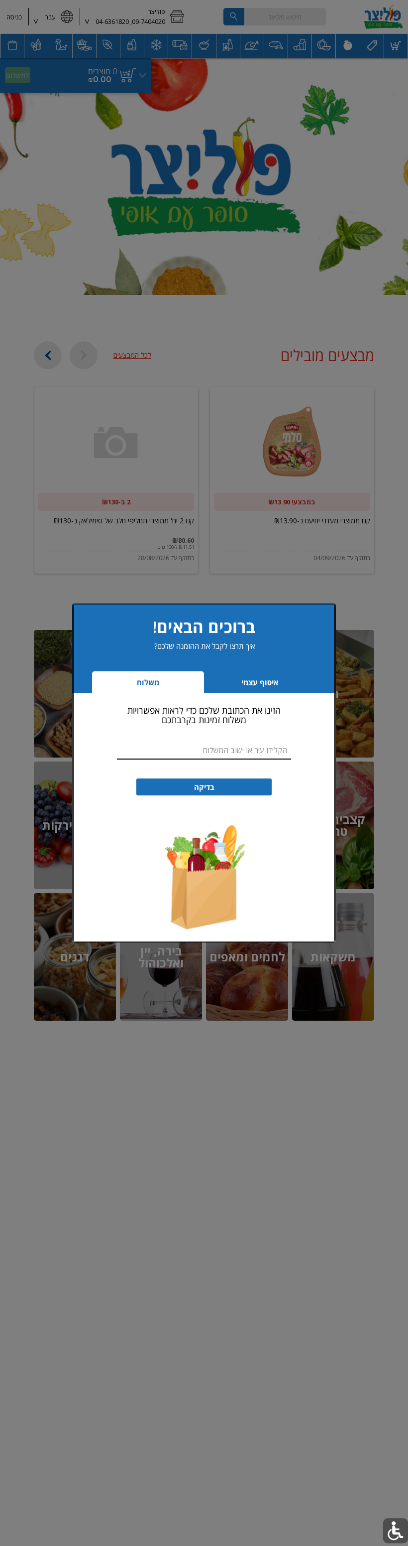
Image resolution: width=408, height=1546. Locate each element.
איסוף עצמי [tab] (245, 685)
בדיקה (204, 787)
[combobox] (204, 750)
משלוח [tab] (148, 682)
